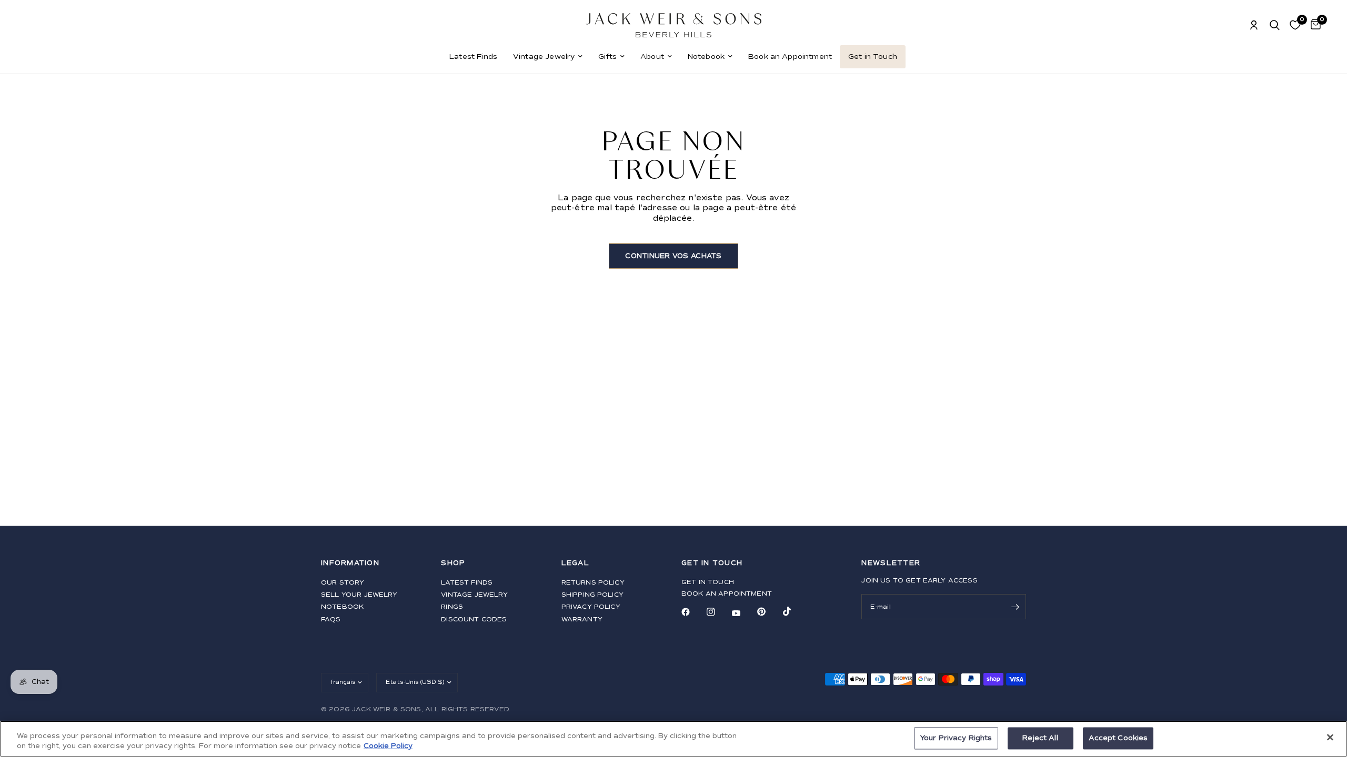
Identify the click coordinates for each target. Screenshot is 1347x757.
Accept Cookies (1118, 738)
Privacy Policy (590, 607)
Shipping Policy (592, 595)
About (652, 56)
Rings (452, 607)
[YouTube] (743, 613)
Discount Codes (474, 619)
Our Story (342, 583)
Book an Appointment (790, 56)
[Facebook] (693, 611)
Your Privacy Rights (956, 738)
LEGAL (575, 563)
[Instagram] (718, 611)
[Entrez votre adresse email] (1015, 606)
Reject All (1040, 738)
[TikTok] (794, 611)
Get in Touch (872, 56)
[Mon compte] (1253, 25)
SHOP (453, 563)
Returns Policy (593, 583)
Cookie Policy (388, 746)
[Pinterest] (768, 611)
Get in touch (707, 582)
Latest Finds (473, 56)
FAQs (331, 619)
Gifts (607, 56)
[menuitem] (473, 57)
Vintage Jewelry (544, 56)
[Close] (1330, 737)
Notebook (706, 56)
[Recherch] (1274, 25)
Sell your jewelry (359, 595)
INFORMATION (350, 563)
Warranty (581, 619)
